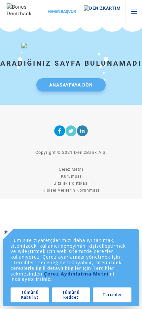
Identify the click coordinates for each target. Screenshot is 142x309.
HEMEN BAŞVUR (62, 11)
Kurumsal (71, 176)
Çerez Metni (71, 169)
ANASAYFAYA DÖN (71, 85)
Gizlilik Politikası (71, 183)
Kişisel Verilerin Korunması (71, 190)
